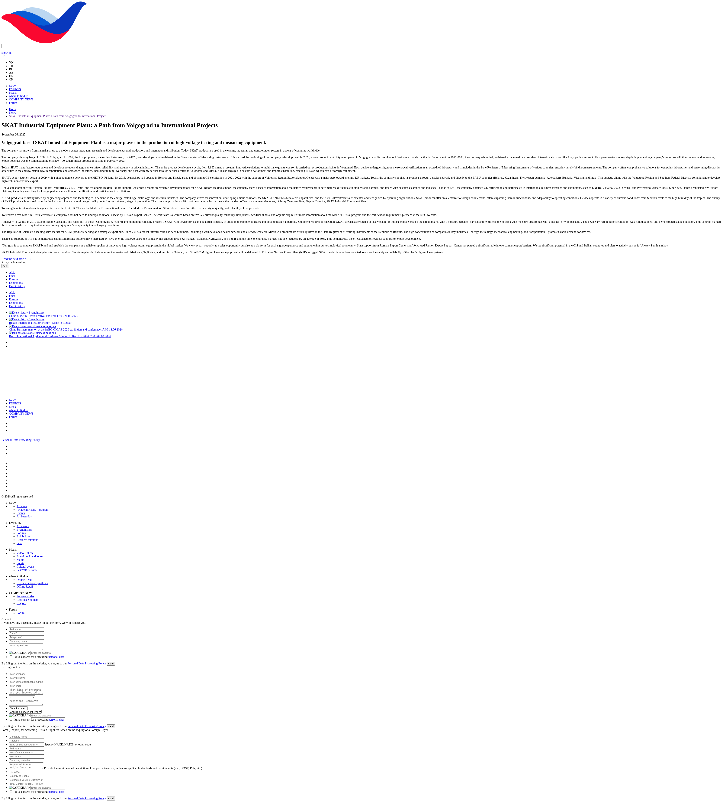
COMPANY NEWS (21, 99)
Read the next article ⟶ (16, 258)
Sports (20, 563)
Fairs (12, 276)
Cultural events (25, 566)
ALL (5, 266)
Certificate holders (27, 599)
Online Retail (24, 579)
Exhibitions (16, 282)
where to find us (18, 96)
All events (23, 526)
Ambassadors (25, 516)
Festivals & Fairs (27, 570)
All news (22, 506)
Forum (13, 102)
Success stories (25, 596)
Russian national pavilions (32, 583)
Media (13, 92)
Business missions (27, 539)
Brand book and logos (30, 556)
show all (6, 52)
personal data (56, 656)
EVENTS (15, 89)
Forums (13, 279)
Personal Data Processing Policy (21, 440)
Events (21, 513)
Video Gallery (25, 553)
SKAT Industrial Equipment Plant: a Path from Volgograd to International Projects (57, 116)
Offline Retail (25, 586)
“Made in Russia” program (32, 509)
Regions (21, 603)
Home (12, 109)
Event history (17, 286)
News (12, 85)
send (111, 663)
